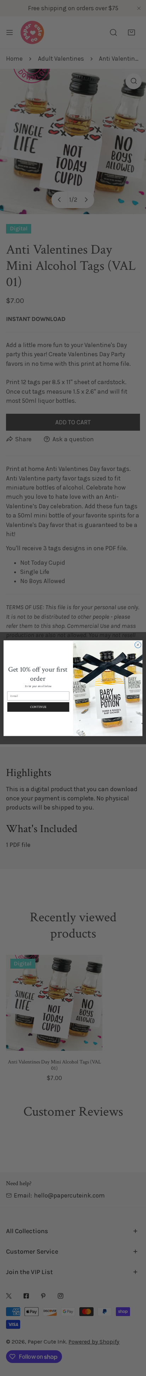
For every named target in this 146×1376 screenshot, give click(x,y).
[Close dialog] (138, 645)
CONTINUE (38, 706)
